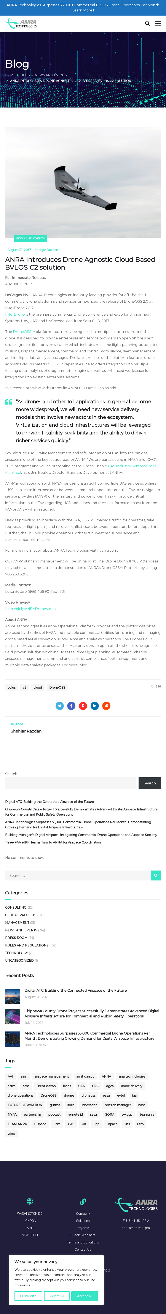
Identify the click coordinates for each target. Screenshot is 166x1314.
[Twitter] (60, 706)
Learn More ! (83, 10)
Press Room (16, 938)
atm (26, 1086)
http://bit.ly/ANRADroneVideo (30, 609)
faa (134, 1095)
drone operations (20, 1095)
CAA (81, 1086)
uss (127, 1124)
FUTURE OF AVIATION (25, 1105)
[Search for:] (83, 876)
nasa (141, 1105)
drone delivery (131, 1086)
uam (57, 1124)
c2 (24, 687)
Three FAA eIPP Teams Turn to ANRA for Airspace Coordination (53, 842)
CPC (95, 1086)
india (70, 1105)
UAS (71, 1124)
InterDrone (15, 314)
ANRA (106, 1076)
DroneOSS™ (24, 332)
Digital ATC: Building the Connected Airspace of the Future (49, 802)
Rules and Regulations (26, 945)
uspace (112, 1124)
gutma (55, 1105)
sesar (94, 1114)
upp (96, 1124)
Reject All (57, 1296)
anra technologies (131, 1076)
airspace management (52, 1076)
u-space (40, 1124)
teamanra (147, 1114)
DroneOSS (57, 687)
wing (11, 1134)
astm (12, 1086)
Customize (28, 1296)
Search (11, 774)
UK (84, 1124)
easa (106, 1095)
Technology (16, 953)
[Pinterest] (83, 706)
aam (24, 1076)
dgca (110, 1086)
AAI (10, 1076)
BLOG (25, 75)
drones (69, 1095)
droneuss (89, 1095)
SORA (109, 1114)
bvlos (12, 687)
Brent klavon (46, 1086)
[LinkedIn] (95, 706)
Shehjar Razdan (46, 250)
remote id (75, 1114)
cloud (38, 687)
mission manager (118, 1105)
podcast (54, 1114)
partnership (32, 1114)
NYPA (12, 1114)
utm (140, 1124)
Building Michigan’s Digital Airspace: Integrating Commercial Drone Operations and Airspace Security (81, 835)
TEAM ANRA (17, 1124)
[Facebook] (71, 706)
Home (10, 75)
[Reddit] (106, 706)
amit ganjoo (85, 1076)
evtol (121, 1095)
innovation (89, 1105)
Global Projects (20, 915)
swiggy (127, 1114)
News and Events (51, 75)
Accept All (84, 1296)
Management (17, 923)
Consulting (15, 907)
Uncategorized (19, 960)
